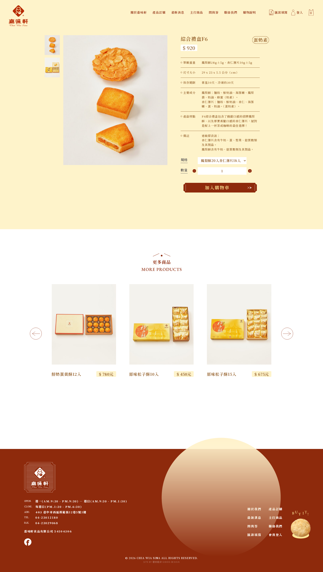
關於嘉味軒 (139, 12)
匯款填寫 (281, 12)
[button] (36, 334)
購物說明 (249, 12)
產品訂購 (158, 12)
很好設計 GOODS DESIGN (166, 561)
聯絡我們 (230, 12)
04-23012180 (46, 517)
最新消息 (177, 12)
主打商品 (196, 12)
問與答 (214, 12)
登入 (299, 12)
